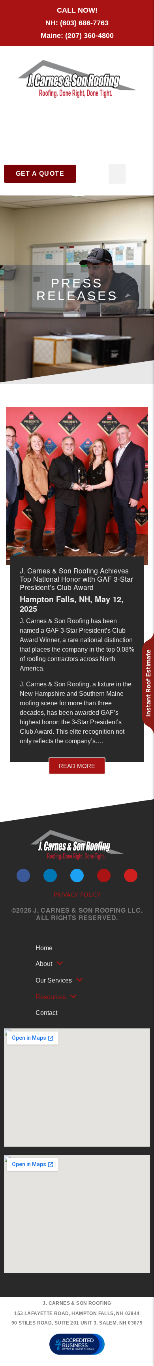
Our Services (54, 980)
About (44, 963)
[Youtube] (130, 875)
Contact (46, 1012)
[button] (117, 174)
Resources (51, 997)
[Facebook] (23, 875)
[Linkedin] (50, 875)
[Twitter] (77, 875)
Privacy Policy (77, 895)
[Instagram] (104, 875)
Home (44, 948)
